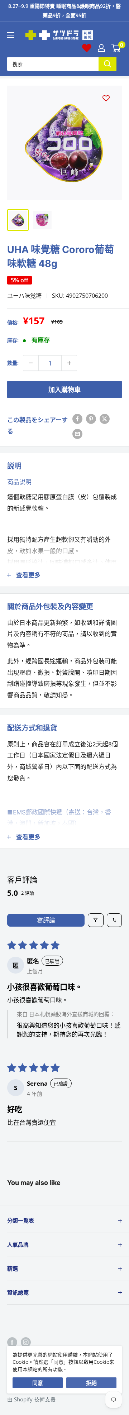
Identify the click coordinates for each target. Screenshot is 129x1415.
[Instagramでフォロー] (26, 1342)
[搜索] (107, 64)
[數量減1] (30, 363)
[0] (115, 48)
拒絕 (91, 1382)
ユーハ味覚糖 (24, 296)
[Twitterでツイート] (105, 418)
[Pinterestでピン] (91, 418)
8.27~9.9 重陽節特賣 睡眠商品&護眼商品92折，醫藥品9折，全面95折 (64, 11)
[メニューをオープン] (10, 35)
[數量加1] (69, 363)
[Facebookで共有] (77, 418)
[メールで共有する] (77, 433)
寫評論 (46, 920)
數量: (13, 362)
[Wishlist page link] (86, 48)
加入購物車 (64, 389)
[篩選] (96, 920)
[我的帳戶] (101, 48)
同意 (37, 1382)
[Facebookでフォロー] (12, 1342)
